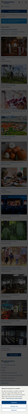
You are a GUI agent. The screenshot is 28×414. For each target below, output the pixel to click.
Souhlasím (14, 402)
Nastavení (14, 410)
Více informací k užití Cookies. (14, 398)
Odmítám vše (14, 406)
